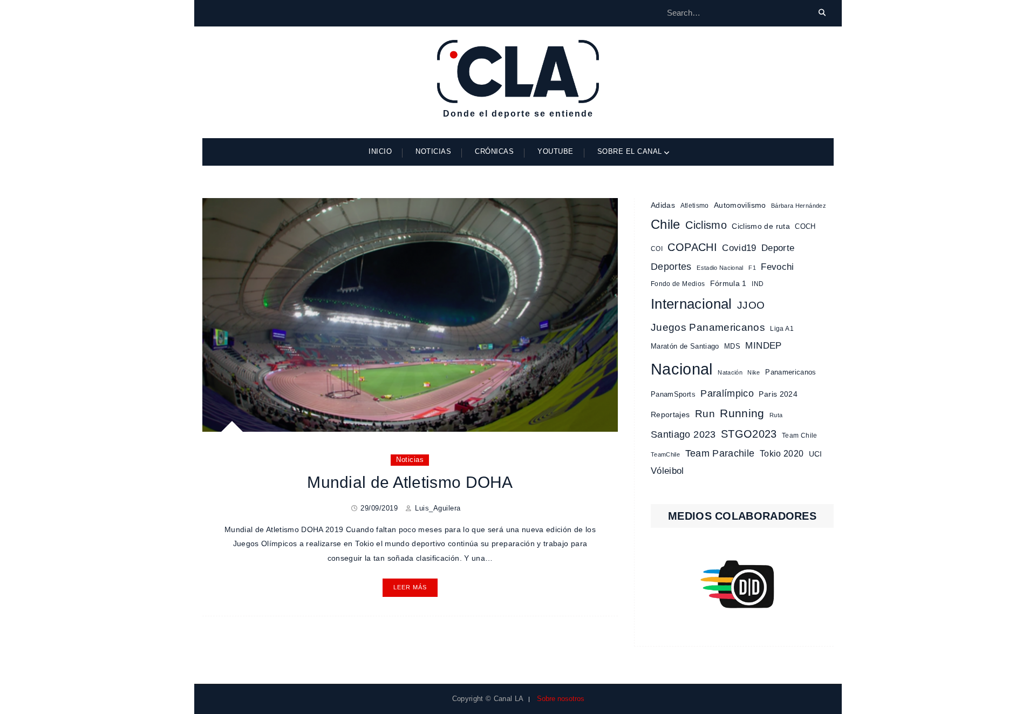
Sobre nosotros (560, 699)
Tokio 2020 (782, 453)
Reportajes (670, 414)
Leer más (410, 587)
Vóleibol (667, 471)
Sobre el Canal (629, 151)
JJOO (751, 305)
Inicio (380, 151)
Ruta (775, 415)
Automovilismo (740, 205)
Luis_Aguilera (438, 508)
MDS (732, 346)
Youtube (555, 151)
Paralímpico (727, 393)
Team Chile (799, 435)
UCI (815, 454)
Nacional (682, 369)
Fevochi (777, 267)
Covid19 (739, 248)
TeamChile (665, 454)
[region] (742, 584)
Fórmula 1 (728, 284)
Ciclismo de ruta (761, 226)
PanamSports (673, 394)
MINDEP (763, 346)
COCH (805, 226)
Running (742, 413)
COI (657, 249)
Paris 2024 (778, 394)
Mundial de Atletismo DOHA (410, 482)
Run (705, 413)
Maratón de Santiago (685, 346)
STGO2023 (749, 434)
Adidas (663, 205)
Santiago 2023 (683, 434)
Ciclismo (706, 225)
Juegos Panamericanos (708, 327)
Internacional (691, 303)
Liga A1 (781, 328)
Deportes (671, 266)
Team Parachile (720, 453)
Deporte (777, 247)
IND (758, 284)
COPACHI (692, 247)
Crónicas (494, 151)
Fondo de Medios (678, 284)
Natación (730, 372)
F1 (752, 267)
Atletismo (694, 205)
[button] (742, 584)
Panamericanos (790, 372)
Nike (753, 372)
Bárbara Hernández (798, 205)
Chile (665, 224)
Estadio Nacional (720, 267)
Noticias (433, 151)
